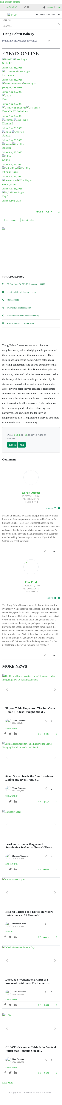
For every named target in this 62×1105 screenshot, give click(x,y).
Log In (50, 7)
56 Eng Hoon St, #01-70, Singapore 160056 (26, 284)
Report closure (10, 220)
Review (9, 932)
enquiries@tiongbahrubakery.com (21, 292)
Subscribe (11, 7)
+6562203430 (13, 300)
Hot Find (31, 582)
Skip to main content (10, 1)
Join (58, 7)
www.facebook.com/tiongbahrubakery (23, 316)
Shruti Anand (31, 492)
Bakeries (29, 323)
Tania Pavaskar (19, 720)
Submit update (28, 220)
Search (6, 20)
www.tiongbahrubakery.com (19, 308)
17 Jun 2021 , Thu (31, 586)
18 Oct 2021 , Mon (31, 496)
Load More (7, 1082)
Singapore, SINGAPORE (46, 15)
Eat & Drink (13, 323)
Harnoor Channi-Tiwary (22, 856)
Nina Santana (18, 1059)
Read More (31, 689)
